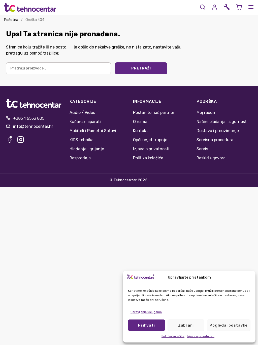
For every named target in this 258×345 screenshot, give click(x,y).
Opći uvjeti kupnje (150, 139)
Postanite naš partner (153, 112)
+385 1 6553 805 (28, 118)
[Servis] (227, 7)
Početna (11, 20)
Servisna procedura (215, 139)
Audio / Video (82, 112)
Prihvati (146, 325)
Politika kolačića (173, 336)
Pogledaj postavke (229, 325)
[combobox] (58, 68)
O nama (140, 121)
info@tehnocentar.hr (33, 126)
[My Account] (215, 7)
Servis (202, 148)
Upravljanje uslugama (146, 312)
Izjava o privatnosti (200, 336)
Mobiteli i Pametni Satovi (93, 130)
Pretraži (141, 68)
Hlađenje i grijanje (87, 148)
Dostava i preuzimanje (218, 130)
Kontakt (140, 130)
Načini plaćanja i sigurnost (222, 121)
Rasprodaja (80, 158)
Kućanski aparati (85, 121)
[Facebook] (9, 141)
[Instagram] (20, 141)
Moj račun (206, 112)
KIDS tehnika (81, 139)
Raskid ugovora (211, 158)
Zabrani (186, 325)
